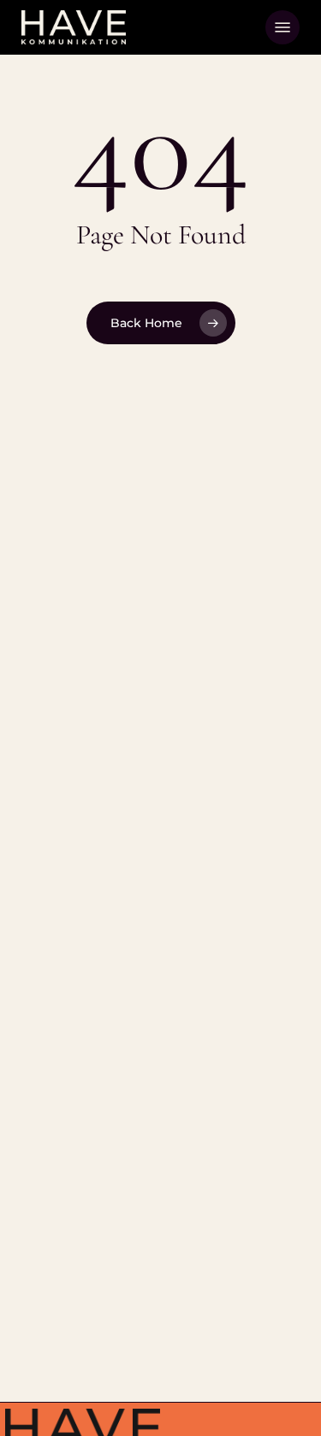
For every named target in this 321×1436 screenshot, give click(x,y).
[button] (282, 27)
